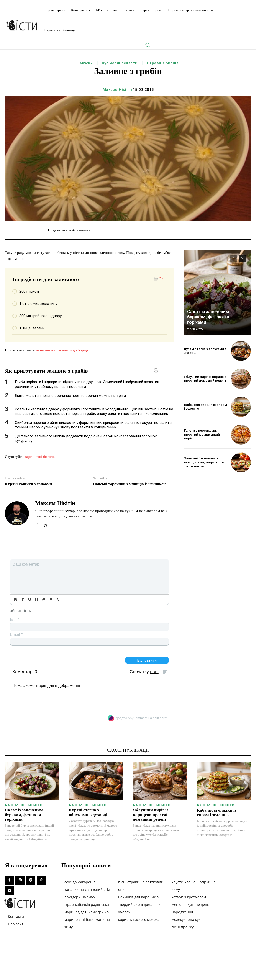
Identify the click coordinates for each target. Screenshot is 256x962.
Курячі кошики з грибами (28, 484)
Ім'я (14, 619)
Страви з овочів (163, 63)
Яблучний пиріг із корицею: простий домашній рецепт (205, 379)
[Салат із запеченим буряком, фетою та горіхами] (217, 292)
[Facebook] (37, 524)
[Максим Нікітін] (17, 513)
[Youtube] (9, 890)
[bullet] (50, 600)
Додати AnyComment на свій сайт (141, 718)
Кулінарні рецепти (120, 63)
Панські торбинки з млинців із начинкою (129, 484)
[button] (147, 44)
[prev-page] (233, 258)
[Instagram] (46, 524)
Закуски (85, 63)
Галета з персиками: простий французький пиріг (202, 434)
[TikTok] (41, 880)
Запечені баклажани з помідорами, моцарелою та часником (204, 462)
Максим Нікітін (117, 89)
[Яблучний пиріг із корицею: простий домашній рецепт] (241, 379)
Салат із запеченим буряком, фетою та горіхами (208, 317)
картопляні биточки (40, 457)
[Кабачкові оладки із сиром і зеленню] (241, 407)
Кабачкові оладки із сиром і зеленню (216, 812)
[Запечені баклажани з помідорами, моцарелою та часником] (241, 462)
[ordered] (43, 600)
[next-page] (242, 258)
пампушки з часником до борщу (62, 350)
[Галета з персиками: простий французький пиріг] (241, 435)
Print (163, 279)
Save (169, 231)
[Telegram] (30, 880)
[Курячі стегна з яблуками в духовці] (241, 351)
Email (16, 634)
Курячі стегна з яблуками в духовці (205, 351)
